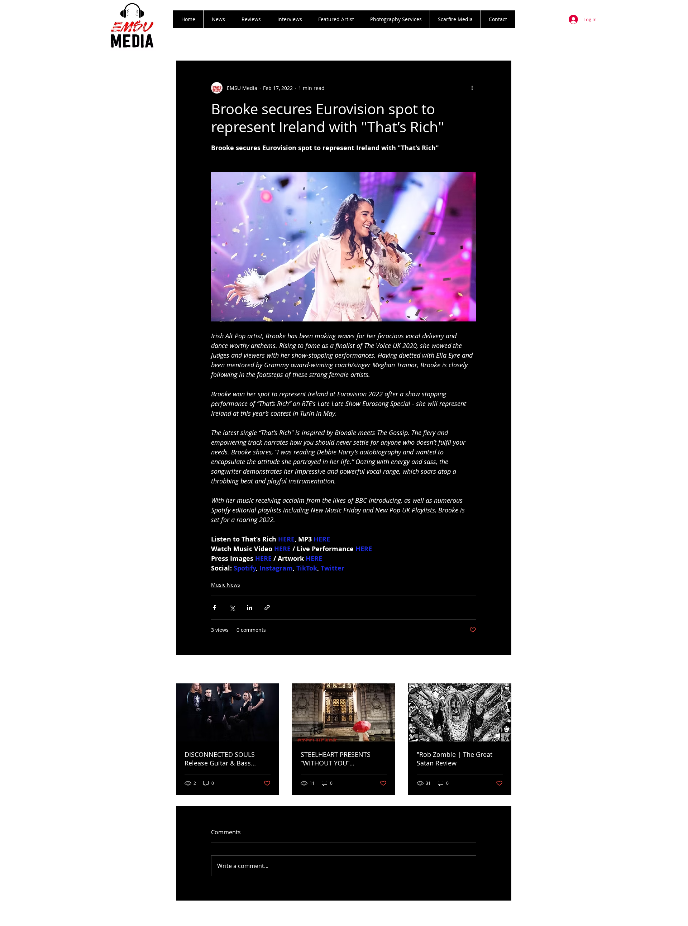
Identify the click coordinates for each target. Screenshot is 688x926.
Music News (225, 584)
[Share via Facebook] (214, 607)
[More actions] (472, 87)
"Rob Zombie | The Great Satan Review (454, 758)
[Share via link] (267, 607)
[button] (251, 19)
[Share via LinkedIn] (249, 607)
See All (504, 670)
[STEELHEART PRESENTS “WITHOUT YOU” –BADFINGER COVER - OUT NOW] (343, 712)
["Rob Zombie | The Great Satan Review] (459, 712)
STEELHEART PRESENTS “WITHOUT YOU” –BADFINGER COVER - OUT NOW (340, 758)
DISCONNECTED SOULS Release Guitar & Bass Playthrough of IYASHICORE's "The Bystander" (228, 758)
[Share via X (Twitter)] (232, 607)
